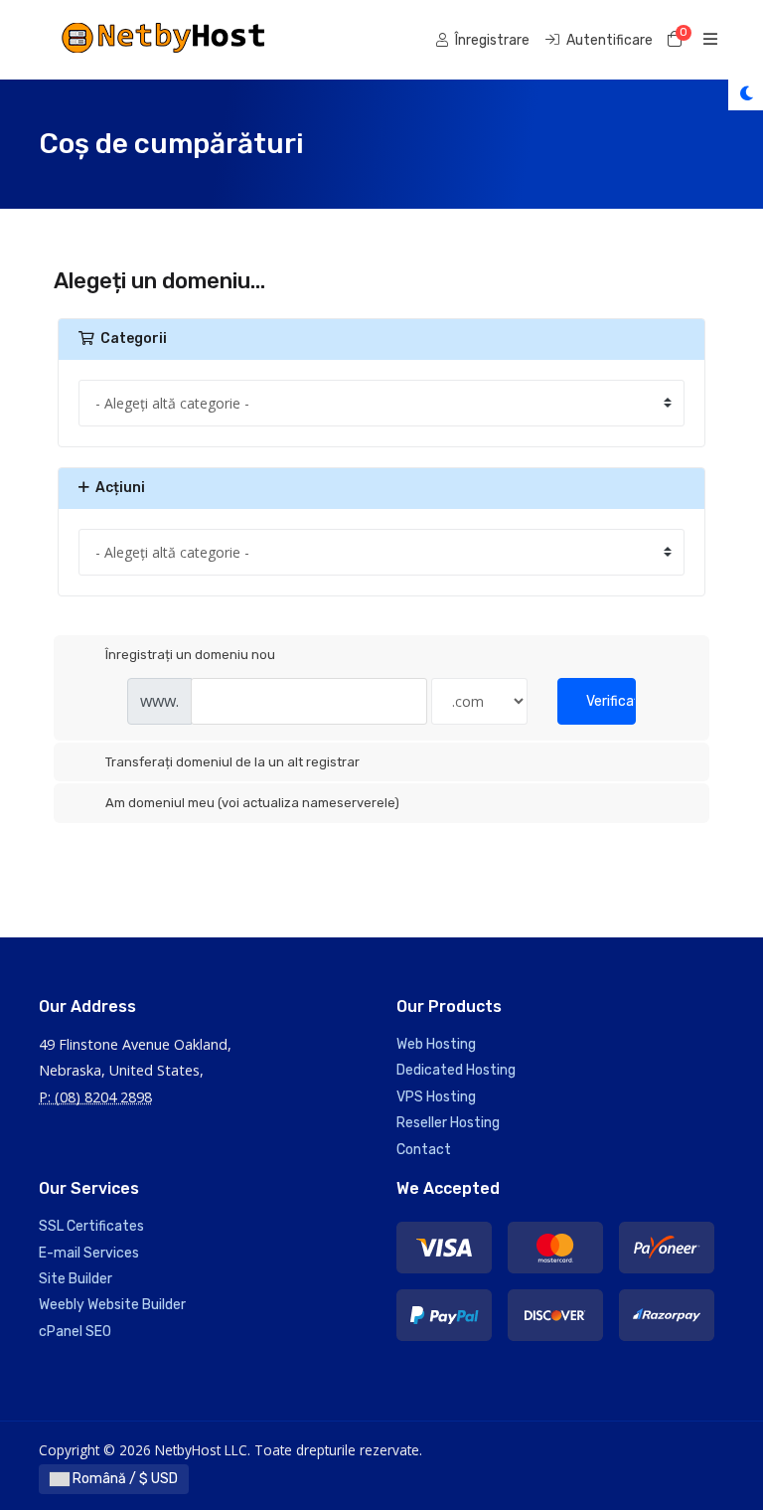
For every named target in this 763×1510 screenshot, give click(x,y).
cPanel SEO (75, 1331)
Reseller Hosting (448, 1122)
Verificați (610, 701)
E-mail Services (89, 1253)
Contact (423, 1149)
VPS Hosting (436, 1097)
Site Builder (75, 1278)
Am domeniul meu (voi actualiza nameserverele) (252, 802)
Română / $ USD (124, 1478)
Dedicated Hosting (456, 1070)
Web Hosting (436, 1044)
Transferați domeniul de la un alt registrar (232, 762)
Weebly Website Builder (112, 1304)
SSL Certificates (91, 1226)
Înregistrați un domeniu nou (190, 654)
